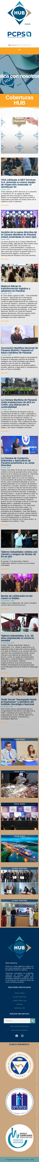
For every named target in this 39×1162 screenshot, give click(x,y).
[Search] (32, 1020)
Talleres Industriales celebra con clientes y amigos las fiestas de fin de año (19, 554)
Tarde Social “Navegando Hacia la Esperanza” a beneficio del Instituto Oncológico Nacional (18, 702)
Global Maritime (19, 997)
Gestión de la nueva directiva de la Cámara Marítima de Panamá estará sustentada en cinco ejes (19, 234)
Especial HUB (19, 1008)
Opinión (19, 1004)
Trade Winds (19, 993)
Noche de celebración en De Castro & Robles (16, 597)
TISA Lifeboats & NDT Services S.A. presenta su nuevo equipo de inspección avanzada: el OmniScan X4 (18, 183)
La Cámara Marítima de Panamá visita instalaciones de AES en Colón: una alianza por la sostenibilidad (19, 403)
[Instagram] (22, 1035)
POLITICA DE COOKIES (19, 1030)
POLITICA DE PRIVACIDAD (19, 1026)
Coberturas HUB (19, 1000)
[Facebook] (16, 1035)
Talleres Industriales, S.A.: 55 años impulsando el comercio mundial (17, 638)
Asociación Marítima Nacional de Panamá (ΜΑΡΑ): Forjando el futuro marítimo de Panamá (19, 350)
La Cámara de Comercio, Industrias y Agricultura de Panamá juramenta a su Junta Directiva (17, 462)
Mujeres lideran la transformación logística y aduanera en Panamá (15, 288)
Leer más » (5, 205)
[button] (19, 49)
